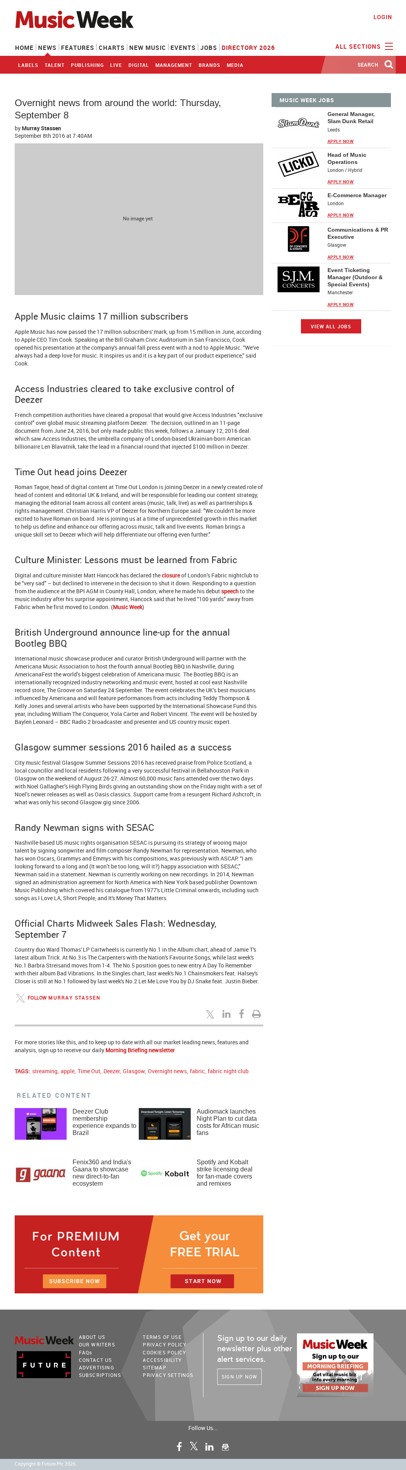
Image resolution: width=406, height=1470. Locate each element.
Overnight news (167, 1071)
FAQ (85, 1352)
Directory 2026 (248, 47)
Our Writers (97, 1344)
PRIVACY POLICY (164, 1344)
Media (235, 65)
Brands (209, 65)
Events (183, 47)
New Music (147, 47)
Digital (138, 65)
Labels (28, 65)
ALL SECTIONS (359, 46)
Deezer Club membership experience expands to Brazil (104, 1122)
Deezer (111, 1071)
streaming (44, 1071)
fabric (197, 1071)
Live (116, 65)
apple (68, 1071)
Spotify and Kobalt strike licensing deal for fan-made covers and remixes (225, 1173)
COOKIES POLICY (164, 1352)
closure (171, 575)
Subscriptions (100, 1375)
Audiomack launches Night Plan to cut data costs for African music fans (228, 1122)
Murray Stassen (41, 128)
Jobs (208, 47)
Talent (55, 65)
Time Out (89, 1071)
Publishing (87, 65)
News (47, 47)
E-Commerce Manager (357, 195)
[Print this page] (257, 1014)
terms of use (162, 1337)
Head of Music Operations (346, 158)
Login (382, 17)
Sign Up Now (239, 1376)
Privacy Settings (168, 1375)
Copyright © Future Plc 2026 (45, 1464)
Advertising (96, 1367)
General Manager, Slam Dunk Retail (351, 117)
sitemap (154, 1367)
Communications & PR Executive (357, 233)
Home (24, 47)
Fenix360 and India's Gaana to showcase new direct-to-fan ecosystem (102, 1173)
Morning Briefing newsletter (140, 1050)
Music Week (127, 607)
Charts (112, 47)
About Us (92, 1337)
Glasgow (134, 1071)
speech (230, 591)
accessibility (162, 1360)
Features (77, 47)
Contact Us (95, 1360)
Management (173, 65)
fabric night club (228, 1071)
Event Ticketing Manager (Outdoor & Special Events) (355, 277)
